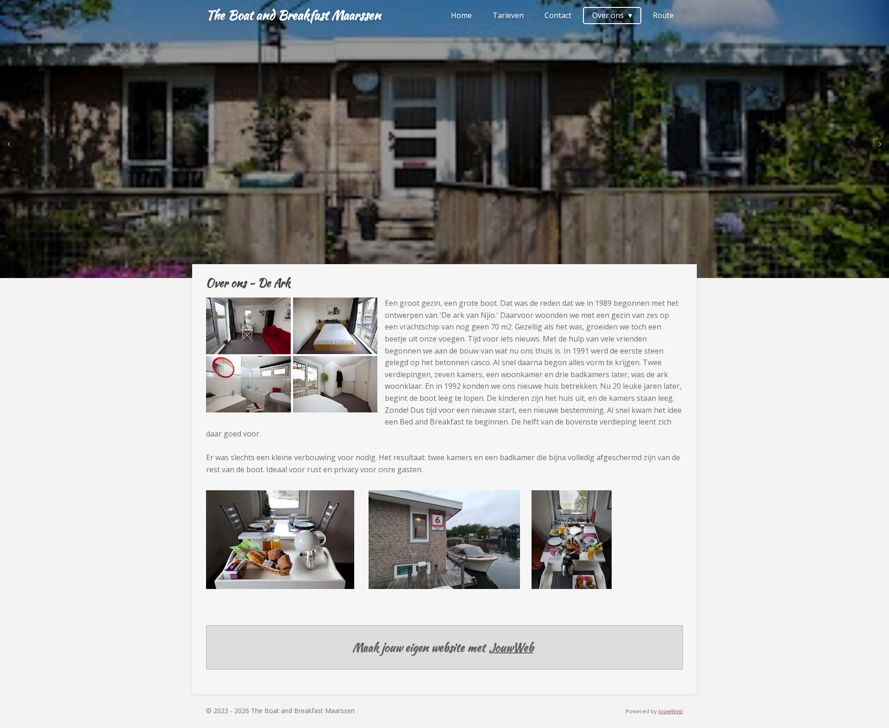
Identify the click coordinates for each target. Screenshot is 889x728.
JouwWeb (511, 647)
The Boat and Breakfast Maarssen (293, 15)
